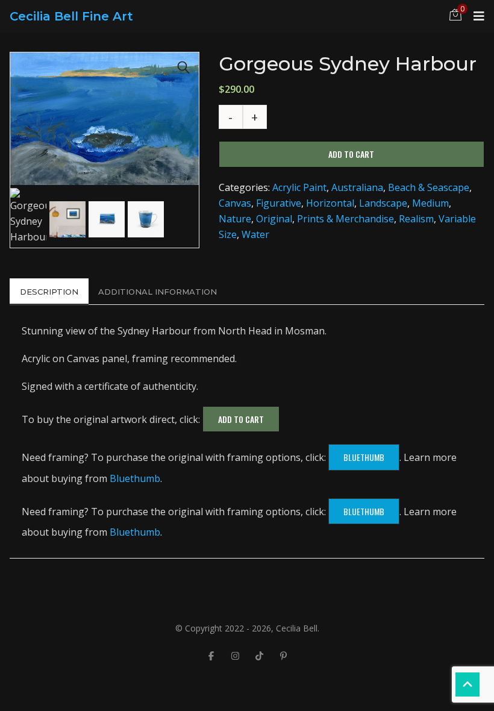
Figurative (278, 203)
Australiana (357, 187)
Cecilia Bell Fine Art (71, 16)
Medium (430, 203)
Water (255, 234)
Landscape (383, 203)
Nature (235, 218)
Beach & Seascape (428, 187)
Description (49, 291)
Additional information (157, 291)
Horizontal (330, 203)
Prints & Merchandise (345, 218)
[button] (184, 67)
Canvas (235, 203)
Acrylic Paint (299, 187)
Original (274, 218)
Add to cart (351, 154)
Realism (416, 218)
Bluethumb (363, 457)
